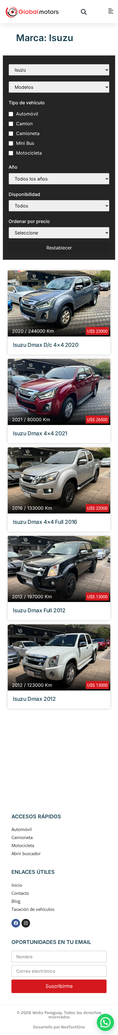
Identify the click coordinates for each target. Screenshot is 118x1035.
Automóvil (27, 113)
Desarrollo (43, 1027)
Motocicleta (29, 153)
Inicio (16, 885)
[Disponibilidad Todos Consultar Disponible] (59, 205)
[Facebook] (15, 923)
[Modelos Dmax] (59, 87)
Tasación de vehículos (32, 909)
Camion (24, 123)
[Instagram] (25, 923)
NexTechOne (73, 1027)
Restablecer (59, 248)
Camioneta (28, 133)
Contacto (20, 893)
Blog (15, 901)
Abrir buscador (26, 853)
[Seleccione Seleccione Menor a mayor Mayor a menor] (59, 232)
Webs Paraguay (47, 1012)
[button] (105, 1022)
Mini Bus (25, 143)
